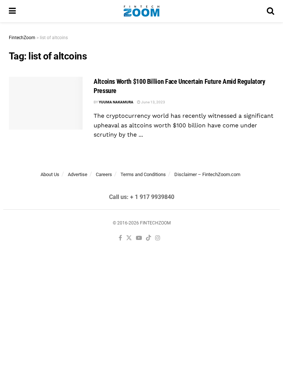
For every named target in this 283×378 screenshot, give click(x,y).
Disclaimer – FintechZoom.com (207, 174)
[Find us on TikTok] (148, 238)
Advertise (77, 174)
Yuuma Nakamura (116, 102)
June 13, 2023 (152, 102)
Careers (104, 174)
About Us (50, 174)
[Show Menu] (12, 11)
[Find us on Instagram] (157, 238)
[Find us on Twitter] (129, 238)
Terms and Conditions (143, 174)
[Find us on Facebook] (120, 238)
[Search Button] (270, 11)
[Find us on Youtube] (139, 238)
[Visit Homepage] (141, 11)
